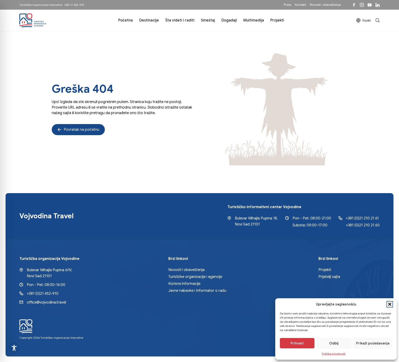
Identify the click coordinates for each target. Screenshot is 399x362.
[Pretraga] (377, 20)
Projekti (277, 20)
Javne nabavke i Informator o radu (197, 290)
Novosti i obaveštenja (325, 5)
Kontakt (300, 5)
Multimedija (253, 20)
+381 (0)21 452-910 (42, 293)
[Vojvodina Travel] (370, 5)
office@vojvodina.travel (46, 302)
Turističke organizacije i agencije (195, 276)
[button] (389, 304)
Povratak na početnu (81, 129)
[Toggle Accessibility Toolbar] (14, 348)
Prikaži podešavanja (373, 343)
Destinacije (149, 20)
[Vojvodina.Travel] (362, 5)
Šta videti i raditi (179, 20)
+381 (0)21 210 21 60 (363, 225)
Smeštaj (208, 20)
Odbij (334, 343)
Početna (125, 20)
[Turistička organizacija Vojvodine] (32, 20)
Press (287, 5)
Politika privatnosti (333, 353)
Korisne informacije (184, 283)
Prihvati (297, 343)
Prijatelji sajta (329, 276)
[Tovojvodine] (354, 5)
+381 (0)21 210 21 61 (362, 218)
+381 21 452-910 (74, 4)
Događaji (229, 20)
